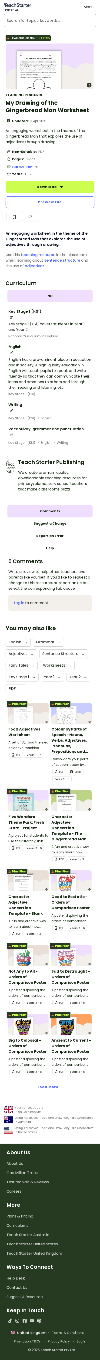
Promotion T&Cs (27, 1341)
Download (47, 186)
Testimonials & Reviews (28, 1182)
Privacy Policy (59, 1341)
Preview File (50, 202)
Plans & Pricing (20, 1216)
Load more (48, 1087)
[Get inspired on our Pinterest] (39, 1321)
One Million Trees (22, 1172)
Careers (14, 1191)
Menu (88, 7)
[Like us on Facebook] (24, 1321)
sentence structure (62, 260)
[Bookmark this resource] (14, 216)
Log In (81, 1341)
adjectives (34, 266)
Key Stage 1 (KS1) (21, 394)
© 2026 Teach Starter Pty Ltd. (52, 1350)
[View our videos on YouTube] (32, 1321)
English (46, 418)
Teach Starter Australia (28, 1234)
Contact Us (17, 1287)
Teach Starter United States (32, 1244)
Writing (62, 442)
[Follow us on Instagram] (17, 1321)
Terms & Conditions (68, 1332)
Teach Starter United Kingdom (34, 1253)
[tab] (50, 296)
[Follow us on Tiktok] (10, 1321)
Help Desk (16, 1278)
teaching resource (38, 254)
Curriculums (17, 1225)
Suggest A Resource (25, 1297)
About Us (15, 1163)
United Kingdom (31, 1332)
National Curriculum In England (33, 336)
